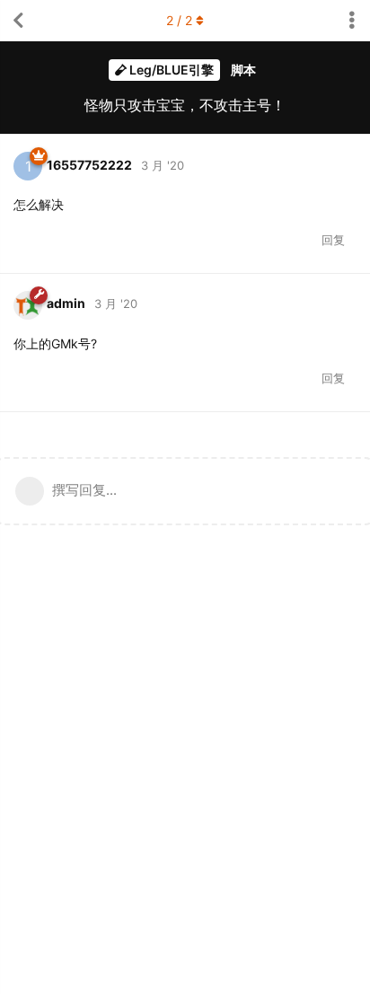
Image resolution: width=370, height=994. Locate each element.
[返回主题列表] (18, 20)
